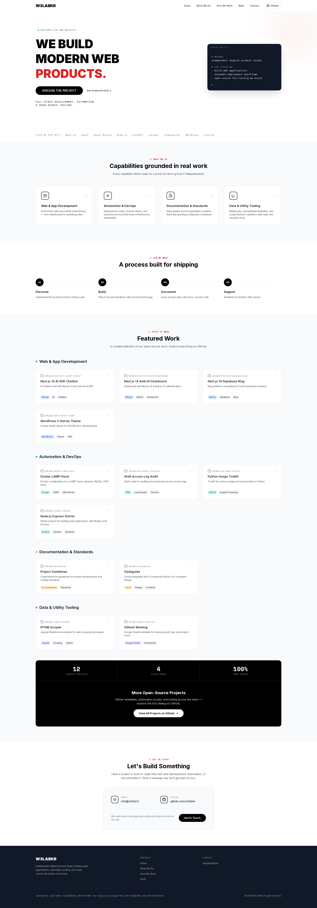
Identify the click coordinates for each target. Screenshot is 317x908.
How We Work (224, 5)
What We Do (203, 5)
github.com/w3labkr (182, 801)
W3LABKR (46, 5)
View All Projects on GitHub (156, 713)
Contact (254, 5)
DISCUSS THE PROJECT (59, 90)
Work (241, 5)
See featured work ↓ (99, 90)
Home (187, 5)
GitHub (275, 5)
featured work (195, 173)
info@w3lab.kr (130, 801)
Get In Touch (192, 818)
